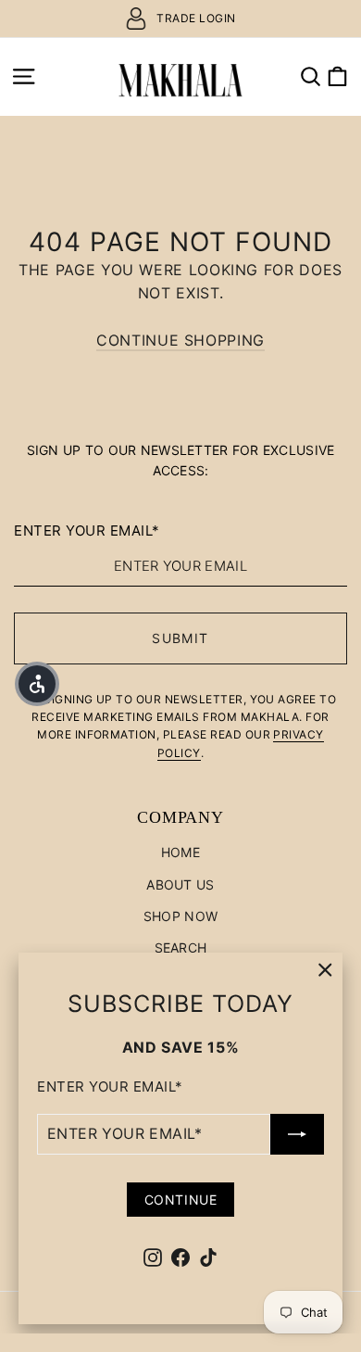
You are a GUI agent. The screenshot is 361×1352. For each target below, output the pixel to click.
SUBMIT (180, 638)
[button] (37, 684)
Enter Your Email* (110, 1087)
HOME (180, 852)
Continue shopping (180, 340)
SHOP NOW (180, 916)
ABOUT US (180, 884)
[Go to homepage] (180, 76)
